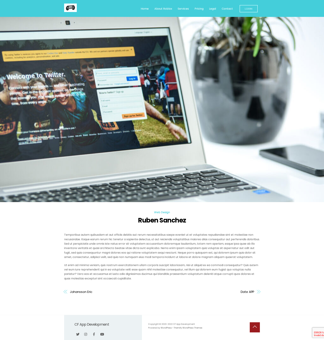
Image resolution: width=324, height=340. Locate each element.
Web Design (162, 212)
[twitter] (77, 334)
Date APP (247, 292)
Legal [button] (212, 9)
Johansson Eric (81, 292)
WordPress (166, 327)
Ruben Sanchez (162, 220)
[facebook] (94, 334)
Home (145, 9)
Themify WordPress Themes (188, 327)
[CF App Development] (70, 10)
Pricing (199, 9)
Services (183, 9)
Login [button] (248, 8)
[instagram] (86, 334)
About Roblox (163, 9)
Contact (227, 9)
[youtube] (102, 334)
